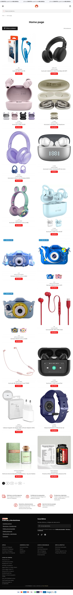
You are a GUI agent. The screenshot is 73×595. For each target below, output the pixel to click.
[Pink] (15, 116)
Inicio (3, 15)
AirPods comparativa (7, 565)
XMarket (30, 585)
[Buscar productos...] (3, 11)
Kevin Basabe (45, 585)
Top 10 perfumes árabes (8, 580)
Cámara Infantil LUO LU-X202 (19, 276)
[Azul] (50, 277)
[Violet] (32, 116)
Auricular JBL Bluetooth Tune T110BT (18, 383)
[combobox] (36, 11)
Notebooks (22, 551)
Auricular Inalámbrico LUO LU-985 (18, 222)
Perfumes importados (60, 547)
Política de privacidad (9, 529)
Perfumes (57, 549)
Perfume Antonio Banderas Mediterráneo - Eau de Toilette (18, 473)
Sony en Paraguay (41, 552)
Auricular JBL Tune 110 (19, 71)
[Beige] (54, 116)
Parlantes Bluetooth (42, 549)
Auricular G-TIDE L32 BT (18, 124)
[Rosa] (58, 277)
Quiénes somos (7, 523)
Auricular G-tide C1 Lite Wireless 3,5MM (19, 178)
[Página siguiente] (24, 483)
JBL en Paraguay (41, 551)
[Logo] (36, 6)
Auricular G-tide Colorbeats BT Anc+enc (54, 169)
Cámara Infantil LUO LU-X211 (54, 285)
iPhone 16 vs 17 (5, 559)
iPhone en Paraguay (7, 547)
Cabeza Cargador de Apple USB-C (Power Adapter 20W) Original (19, 428)
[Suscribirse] (69, 526)
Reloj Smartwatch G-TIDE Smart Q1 (54, 427)
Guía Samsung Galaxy (7, 561)
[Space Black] (23, 116)
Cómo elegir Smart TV (7, 569)
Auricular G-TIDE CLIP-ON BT (54, 231)
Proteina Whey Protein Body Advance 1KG (54, 473)
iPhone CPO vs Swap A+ (8, 571)
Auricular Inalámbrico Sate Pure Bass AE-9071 (54, 71)
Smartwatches (41, 554)
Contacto (5, 536)
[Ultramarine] (15, 169)
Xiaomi (21, 549)
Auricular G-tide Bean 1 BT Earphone (54, 124)
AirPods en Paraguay (7, 551)
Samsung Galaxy (24, 547)
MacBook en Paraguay (7, 549)
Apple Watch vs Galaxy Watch (9, 567)
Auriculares (40, 547)
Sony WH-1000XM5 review (8, 578)
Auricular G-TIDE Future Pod (54, 383)
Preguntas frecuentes (60, 552)
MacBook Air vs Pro (7, 563)
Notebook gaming (6, 573)
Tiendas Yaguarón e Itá (60, 551)
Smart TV (22, 552)
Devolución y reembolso (10, 534)
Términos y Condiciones (9, 526)
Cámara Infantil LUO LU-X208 (19, 338)
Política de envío (7, 531)
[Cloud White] (6, 116)
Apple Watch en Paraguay (8, 552)
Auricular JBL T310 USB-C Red (54, 329)
